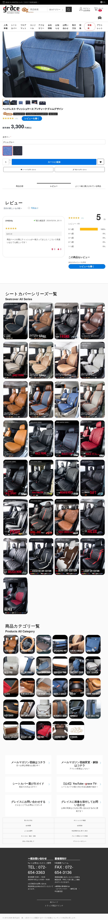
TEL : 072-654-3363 (37, 869)
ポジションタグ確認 (80, 820)
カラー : (6, 137)
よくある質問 (28, 831)
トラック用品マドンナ (54, 905)
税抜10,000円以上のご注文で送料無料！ (22, 2)
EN (104, 2)
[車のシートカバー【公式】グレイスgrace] (19, 9)
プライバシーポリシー (79, 841)
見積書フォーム (62, 863)
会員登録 (79, 825)
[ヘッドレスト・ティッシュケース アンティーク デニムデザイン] (54, 63)
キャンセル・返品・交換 (28, 836)
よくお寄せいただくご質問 (40, 863)
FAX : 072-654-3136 (64, 869)
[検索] (69, 9)
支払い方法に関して (28, 841)
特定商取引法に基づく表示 (80, 831)
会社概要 (28, 825)
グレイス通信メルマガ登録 (80, 836)
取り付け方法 (28, 820)
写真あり (34, 208)
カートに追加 (54, 162)
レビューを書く (31, 118)
